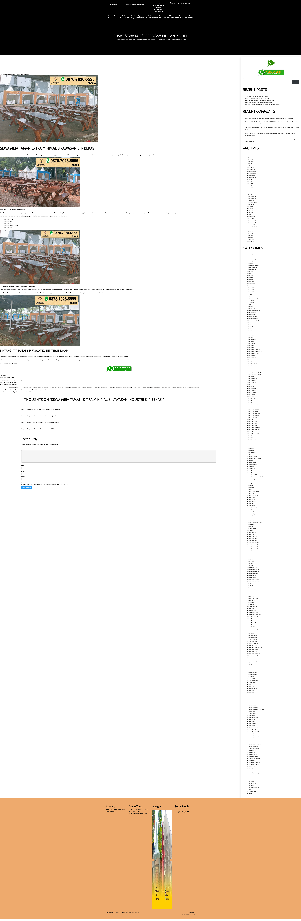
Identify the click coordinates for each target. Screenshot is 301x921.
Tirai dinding (251, 779)
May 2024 (250, 210)
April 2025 (250, 188)
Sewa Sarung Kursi (252, 635)
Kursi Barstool (251, 333)
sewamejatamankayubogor (100, 387)
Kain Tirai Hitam (252, 312)
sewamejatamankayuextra (145, 387)
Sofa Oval (250, 684)
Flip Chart (250, 296)
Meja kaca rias (251, 497)
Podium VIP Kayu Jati (253, 598)
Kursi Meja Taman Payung (254, 372)
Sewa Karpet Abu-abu (253, 623)
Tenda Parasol (251, 725)
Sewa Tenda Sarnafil (253, 649)
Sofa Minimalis (252, 682)
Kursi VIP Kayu (251, 438)
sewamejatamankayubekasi (85, 387)
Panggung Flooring (252, 567)
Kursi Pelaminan (252, 382)
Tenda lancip (251, 719)
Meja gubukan (251, 483)
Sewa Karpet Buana (253, 625)
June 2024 (250, 208)
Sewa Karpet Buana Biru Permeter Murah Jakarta (256, 96)
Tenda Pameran (252, 723)
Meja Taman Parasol (253, 551)
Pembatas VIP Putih (253, 590)
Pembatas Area (252, 588)
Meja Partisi (251, 520)
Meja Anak (250, 460)
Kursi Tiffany (251, 419)
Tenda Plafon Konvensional (255, 729)
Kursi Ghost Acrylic (252, 364)
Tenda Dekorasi (252, 705)
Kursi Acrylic (251, 324)
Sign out (250, 659)
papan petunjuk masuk (253, 581)
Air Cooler (250, 257)
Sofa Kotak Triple (252, 676)
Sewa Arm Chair (252, 610)
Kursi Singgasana (252, 392)
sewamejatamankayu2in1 (56, 387)
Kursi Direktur (251, 343)
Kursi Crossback (252, 339)
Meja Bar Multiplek (252, 464)
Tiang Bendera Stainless (254, 764)
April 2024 (250, 212)
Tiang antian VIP (252, 750)
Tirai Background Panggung (254, 773)
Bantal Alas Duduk (252, 267)
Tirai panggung (251, 785)
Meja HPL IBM (251, 487)
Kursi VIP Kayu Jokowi (253, 440)
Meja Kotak (251, 503)
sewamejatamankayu (43, 387)
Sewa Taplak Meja (252, 641)
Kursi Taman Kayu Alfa (253, 407)
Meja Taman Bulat (252, 536)
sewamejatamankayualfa (70, 387)
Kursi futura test (252, 359)
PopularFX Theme (134, 912)
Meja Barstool (251, 468)
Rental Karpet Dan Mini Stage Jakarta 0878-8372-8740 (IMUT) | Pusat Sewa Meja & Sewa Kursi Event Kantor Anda (272, 121)
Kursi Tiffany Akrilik (252, 423)
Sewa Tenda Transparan (254, 653)
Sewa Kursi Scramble (253, 627)
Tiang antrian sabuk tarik (254, 758)
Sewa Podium (251, 633)
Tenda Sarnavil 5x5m (253, 748)
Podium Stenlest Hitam (254, 594)
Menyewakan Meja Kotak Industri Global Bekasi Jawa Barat (42, 416)
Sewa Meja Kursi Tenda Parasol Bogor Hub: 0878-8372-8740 (259, 139)
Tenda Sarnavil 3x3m (253, 746)
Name (23, 465)
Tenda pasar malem (253, 727)
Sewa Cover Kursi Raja (253, 616)
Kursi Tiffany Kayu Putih (254, 433)
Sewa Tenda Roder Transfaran (255, 647)
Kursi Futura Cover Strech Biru (255, 351)
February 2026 (251, 167)
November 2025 (252, 173)
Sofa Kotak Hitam (252, 672)
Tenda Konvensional (253, 717)
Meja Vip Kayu (251, 559)
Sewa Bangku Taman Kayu (254, 614)
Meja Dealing (251, 479)
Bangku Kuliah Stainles (253, 265)
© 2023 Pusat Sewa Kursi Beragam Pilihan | (117, 912)
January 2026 (251, 169)
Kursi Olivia (251, 376)
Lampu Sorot (251, 444)
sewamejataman (33, 387)
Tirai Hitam (251, 781)
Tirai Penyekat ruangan (253, 787)
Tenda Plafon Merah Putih (254, 731)
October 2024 (251, 200)
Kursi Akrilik (251, 327)
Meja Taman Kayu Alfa (253, 544)
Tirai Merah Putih (252, 783)
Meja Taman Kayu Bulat (253, 546)
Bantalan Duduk (252, 269)
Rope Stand (251, 602)
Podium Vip (251, 596)
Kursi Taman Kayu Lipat (253, 411)
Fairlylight (250, 294)
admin (27, 74)
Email (23, 471)
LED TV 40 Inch (252, 446)
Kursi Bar (250, 331)
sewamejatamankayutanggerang (191, 387)
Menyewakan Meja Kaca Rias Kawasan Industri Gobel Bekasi (43, 429)
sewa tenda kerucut (253, 643)
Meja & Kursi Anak (252, 456)
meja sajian (251, 530)
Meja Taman (251, 534)
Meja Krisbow (251, 505)
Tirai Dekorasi (251, 775)
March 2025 (251, 190)
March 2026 (251, 165)
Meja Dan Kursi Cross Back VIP (255, 477)
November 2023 (252, 223)
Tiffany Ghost (251, 766)
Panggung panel (252, 575)
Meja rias (250, 526)
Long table (251, 448)
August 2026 (251, 155)
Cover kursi (251, 285)
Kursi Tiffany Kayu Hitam (254, 431)
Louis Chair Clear (252, 452)
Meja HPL (250, 485)
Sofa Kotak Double (253, 670)
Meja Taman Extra (252, 538)
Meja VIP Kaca (251, 557)
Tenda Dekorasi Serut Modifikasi (256, 709)
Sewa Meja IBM (252, 631)
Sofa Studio (251, 690)
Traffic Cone (251, 789)
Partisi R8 (250, 586)
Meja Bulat (250, 470)
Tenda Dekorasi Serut (253, 707)
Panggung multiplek (253, 573)
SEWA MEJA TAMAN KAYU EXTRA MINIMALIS (12, 209)
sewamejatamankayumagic (175, 387)
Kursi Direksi (251, 341)
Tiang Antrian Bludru (253, 756)
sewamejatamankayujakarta (159, 387)
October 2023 (251, 225)
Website (23, 476)
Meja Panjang (251, 518)
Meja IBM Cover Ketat (253, 491)
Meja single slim (252, 532)
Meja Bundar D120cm (253, 475)
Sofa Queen (251, 686)
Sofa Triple (251, 692)
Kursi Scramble (252, 388)
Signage (250, 664)
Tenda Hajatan (251, 711)
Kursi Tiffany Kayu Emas (254, 427)
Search (244, 79)
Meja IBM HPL (251, 493)
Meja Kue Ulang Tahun (253, 507)
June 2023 (250, 233)
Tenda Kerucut (251, 715)
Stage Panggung (252, 694)
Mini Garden (251, 561)
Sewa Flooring (251, 618)
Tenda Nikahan (252, 721)
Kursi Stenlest (251, 394)
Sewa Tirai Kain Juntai (253, 655)
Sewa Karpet (251, 620)
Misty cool (250, 563)
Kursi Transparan (252, 435)
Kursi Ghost (251, 361)
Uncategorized (252, 791)
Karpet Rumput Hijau (253, 318)
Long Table (251, 450)
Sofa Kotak (251, 668)
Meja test (250, 555)
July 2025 (250, 181)
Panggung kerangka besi (254, 569)
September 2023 (252, 227)
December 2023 (252, 220)
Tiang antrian (251, 752)
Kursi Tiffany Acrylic (253, 421)
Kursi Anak (250, 329)
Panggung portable (252, 577)
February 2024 (251, 216)
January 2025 (251, 194)
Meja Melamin (251, 516)
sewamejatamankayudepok (130, 387)
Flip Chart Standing (252, 298)
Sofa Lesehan (251, 678)
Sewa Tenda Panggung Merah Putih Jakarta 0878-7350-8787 (259, 127)
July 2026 (250, 157)
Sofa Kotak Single (252, 674)
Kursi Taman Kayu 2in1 (253, 405)
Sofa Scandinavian (252, 688)
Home (118, 39)
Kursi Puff (250, 384)
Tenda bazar (251, 701)
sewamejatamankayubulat (115, 387)
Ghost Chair (251, 300)
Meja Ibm (250, 489)
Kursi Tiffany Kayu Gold (254, 429)
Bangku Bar (251, 263)
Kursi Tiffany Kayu (252, 425)
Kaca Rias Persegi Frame (254, 310)
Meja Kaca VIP (251, 499)
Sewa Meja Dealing (252, 629)
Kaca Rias (250, 306)
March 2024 (251, 214)
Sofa (249, 666)
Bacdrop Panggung (252, 259)
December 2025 (252, 171)
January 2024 (251, 218)
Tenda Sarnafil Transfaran (254, 744)
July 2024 (250, 206)
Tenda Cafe (251, 703)
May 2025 (250, 186)
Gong (249, 304)
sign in (250, 657)
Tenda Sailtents (252, 740)
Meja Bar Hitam (252, 462)
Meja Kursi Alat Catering (254, 509)
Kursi (249, 322)
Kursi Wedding (251, 442)
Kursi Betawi (251, 335)
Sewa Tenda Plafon (253, 645)
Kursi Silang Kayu (252, 390)
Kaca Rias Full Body (252, 308)
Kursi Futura (251, 345)
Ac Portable (251, 255)
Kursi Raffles (251, 386)
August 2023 (251, 229)
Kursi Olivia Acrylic (252, 378)
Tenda (250, 697)
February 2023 (251, 241)
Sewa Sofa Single (252, 639)
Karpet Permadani (252, 316)
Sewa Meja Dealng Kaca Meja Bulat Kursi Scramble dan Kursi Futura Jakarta (262, 104)
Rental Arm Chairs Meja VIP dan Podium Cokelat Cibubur (258, 102)
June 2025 (250, 183)
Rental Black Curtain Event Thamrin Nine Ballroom (257, 98)
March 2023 (251, 239)
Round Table (251, 604)
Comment (24, 449)
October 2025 (251, 175)
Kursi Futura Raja (252, 355)
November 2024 (252, 198)
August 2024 (251, 204)
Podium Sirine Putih (253, 592)
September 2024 (252, 202)
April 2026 (250, 163)
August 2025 (251, 179)
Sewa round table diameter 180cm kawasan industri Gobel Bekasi (44, 409)
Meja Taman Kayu (130, 39)
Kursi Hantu (251, 366)
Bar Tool (250, 273)
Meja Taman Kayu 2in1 (253, 542)
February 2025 (251, 192)
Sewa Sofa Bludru (252, 637)
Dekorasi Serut (252, 292)
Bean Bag (250, 275)
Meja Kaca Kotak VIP (253, 495)
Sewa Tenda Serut (252, 651)
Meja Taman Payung (253, 553)
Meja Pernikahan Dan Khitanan (255, 522)
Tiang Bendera (251, 760)
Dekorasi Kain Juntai (253, 290)
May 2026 (250, 161)
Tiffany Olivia (251, 768)
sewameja (25, 387)
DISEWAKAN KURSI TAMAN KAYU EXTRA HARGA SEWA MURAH (18, 286)
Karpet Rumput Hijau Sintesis (255, 320)
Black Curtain (251, 281)
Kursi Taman (251, 401)
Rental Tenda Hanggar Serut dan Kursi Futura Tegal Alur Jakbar (259, 100)
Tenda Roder (251, 734)
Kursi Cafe (250, 337)
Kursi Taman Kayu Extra (253, 409)
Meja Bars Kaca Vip (252, 466)
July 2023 (250, 231)
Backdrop (250, 261)
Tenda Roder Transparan (254, 738)
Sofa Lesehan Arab (253, 680)
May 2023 (250, 235)
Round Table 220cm (253, 606)
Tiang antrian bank (252, 754)
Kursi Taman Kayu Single (254, 415)
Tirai (249, 771)
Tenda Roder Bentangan (254, 736)
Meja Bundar (251, 472)
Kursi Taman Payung (253, 417)
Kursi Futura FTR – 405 (253, 353)
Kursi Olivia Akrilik (252, 380)
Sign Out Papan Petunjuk (254, 662)
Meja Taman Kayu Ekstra (143, 39)
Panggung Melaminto (253, 571)
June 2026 (250, 159)
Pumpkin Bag (251, 600)
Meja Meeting (251, 514)
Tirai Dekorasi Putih (253, 777)
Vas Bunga (250, 793)
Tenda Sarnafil (251, 742)
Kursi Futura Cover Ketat (254, 349)
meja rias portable (252, 528)
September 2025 (252, 177)
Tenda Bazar (251, 699)
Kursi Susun (251, 396)
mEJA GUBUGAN (252, 481)
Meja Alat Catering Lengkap (254, 458)
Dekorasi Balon (252, 288)
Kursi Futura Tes (252, 357)
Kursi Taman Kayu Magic (254, 413)
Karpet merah (251, 314)
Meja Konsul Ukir (252, 501)
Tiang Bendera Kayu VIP (254, 762)
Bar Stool (250, 271)
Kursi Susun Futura (252, 399)
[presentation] (153, 860)
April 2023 (250, 237)
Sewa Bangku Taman (253, 612)
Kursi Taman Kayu (252, 403)
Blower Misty (251, 283)
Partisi (249, 584)
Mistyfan (250, 565)
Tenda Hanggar (252, 713)
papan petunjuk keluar (253, 579)
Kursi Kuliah (251, 368)
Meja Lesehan (251, 512)
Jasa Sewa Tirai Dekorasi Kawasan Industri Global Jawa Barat (43, 422)
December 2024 (252, 196)
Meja (122, 39)
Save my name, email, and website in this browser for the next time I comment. (45, 484)
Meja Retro (251, 524)
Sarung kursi (251, 608)
